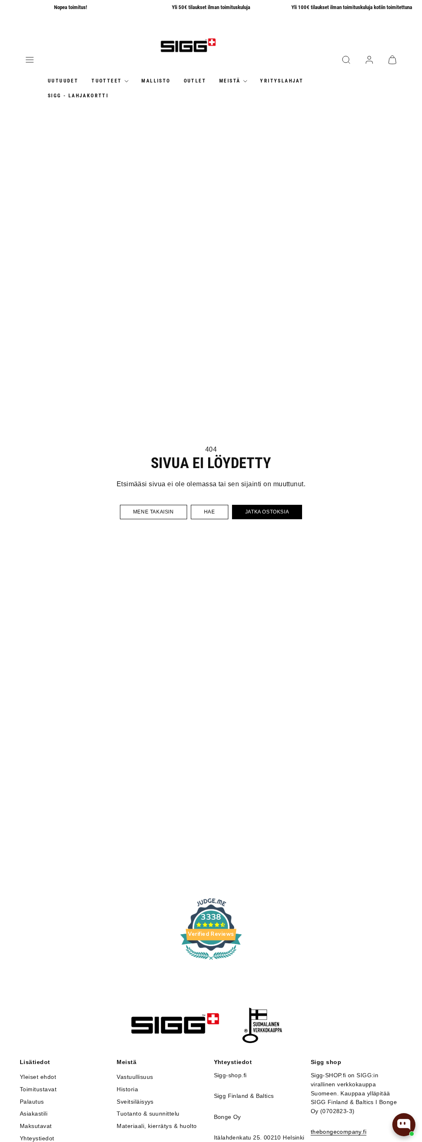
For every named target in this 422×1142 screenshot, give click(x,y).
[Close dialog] (327, 484)
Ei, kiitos (273, 653)
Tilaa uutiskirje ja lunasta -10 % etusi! (272, 627)
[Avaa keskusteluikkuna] (403, 1124)
